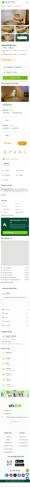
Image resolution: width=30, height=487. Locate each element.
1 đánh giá (10, 47)
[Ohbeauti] (6, 426)
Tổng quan (5, 151)
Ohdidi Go (8, 439)
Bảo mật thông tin (8, 449)
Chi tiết (6, 120)
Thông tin (10, 151)
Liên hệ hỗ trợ (22, 436)
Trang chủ (3, 6)
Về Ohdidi (8, 436)
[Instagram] (10, 475)
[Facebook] (6, 475)
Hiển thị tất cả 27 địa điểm (7, 282)
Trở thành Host (8, 442)
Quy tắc (25, 151)
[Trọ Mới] (15, 426)
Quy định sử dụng (23, 446)
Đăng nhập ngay (8, 232)
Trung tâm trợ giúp (22, 439)
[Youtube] (23, 475)
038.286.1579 (7, 410)
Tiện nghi (15, 151)
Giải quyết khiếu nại (8, 452)
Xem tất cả (21, 37)
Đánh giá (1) (20, 151)
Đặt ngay (22, 143)
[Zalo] (19, 475)
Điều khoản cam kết (8, 446)
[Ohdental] (10, 426)
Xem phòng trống (15, 77)
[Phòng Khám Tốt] (24, 426)
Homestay (9, 6)
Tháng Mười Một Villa (17, 6)
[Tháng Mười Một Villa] (15, 17)
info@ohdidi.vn (8, 413)
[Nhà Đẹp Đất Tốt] (19, 426)
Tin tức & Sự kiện (23, 442)
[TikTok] (15, 475)
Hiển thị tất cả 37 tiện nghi (7, 215)
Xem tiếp (3, 195)
